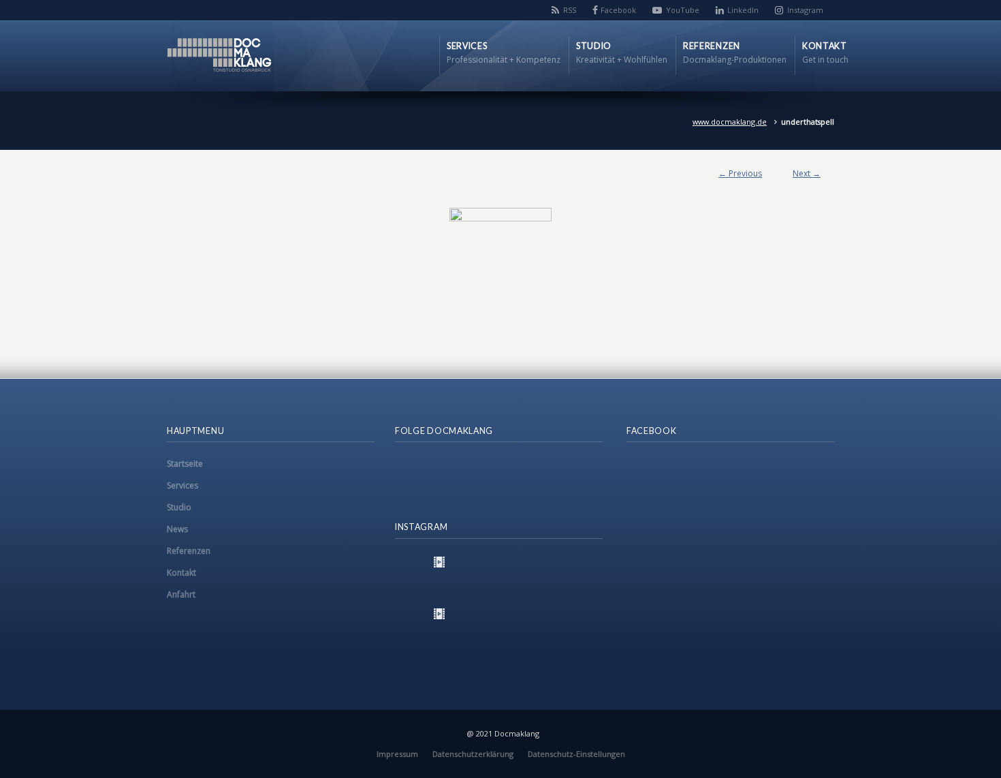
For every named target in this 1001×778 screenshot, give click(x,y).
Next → (807, 173)
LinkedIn (743, 10)
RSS (569, 10)
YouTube (682, 10)
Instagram (805, 10)
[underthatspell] (500, 259)
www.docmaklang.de (730, 121)
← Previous (740, 173)
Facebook (618, 10)
